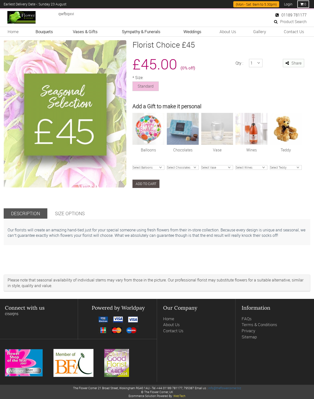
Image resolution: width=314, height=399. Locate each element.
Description (25, 213)
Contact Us (294, 31)
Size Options (70, 213)
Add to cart (146, 183)
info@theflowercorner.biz (224, 388)
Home (13, 31)
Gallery (259, 31)
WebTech (179, 396)
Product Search (293, 21)
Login (288, 4)
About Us (228, 31)
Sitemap (249, 337)
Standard (146, 86)
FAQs (247, 318)
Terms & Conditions (259, 324)
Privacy (248, 330)
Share (296, 63)
